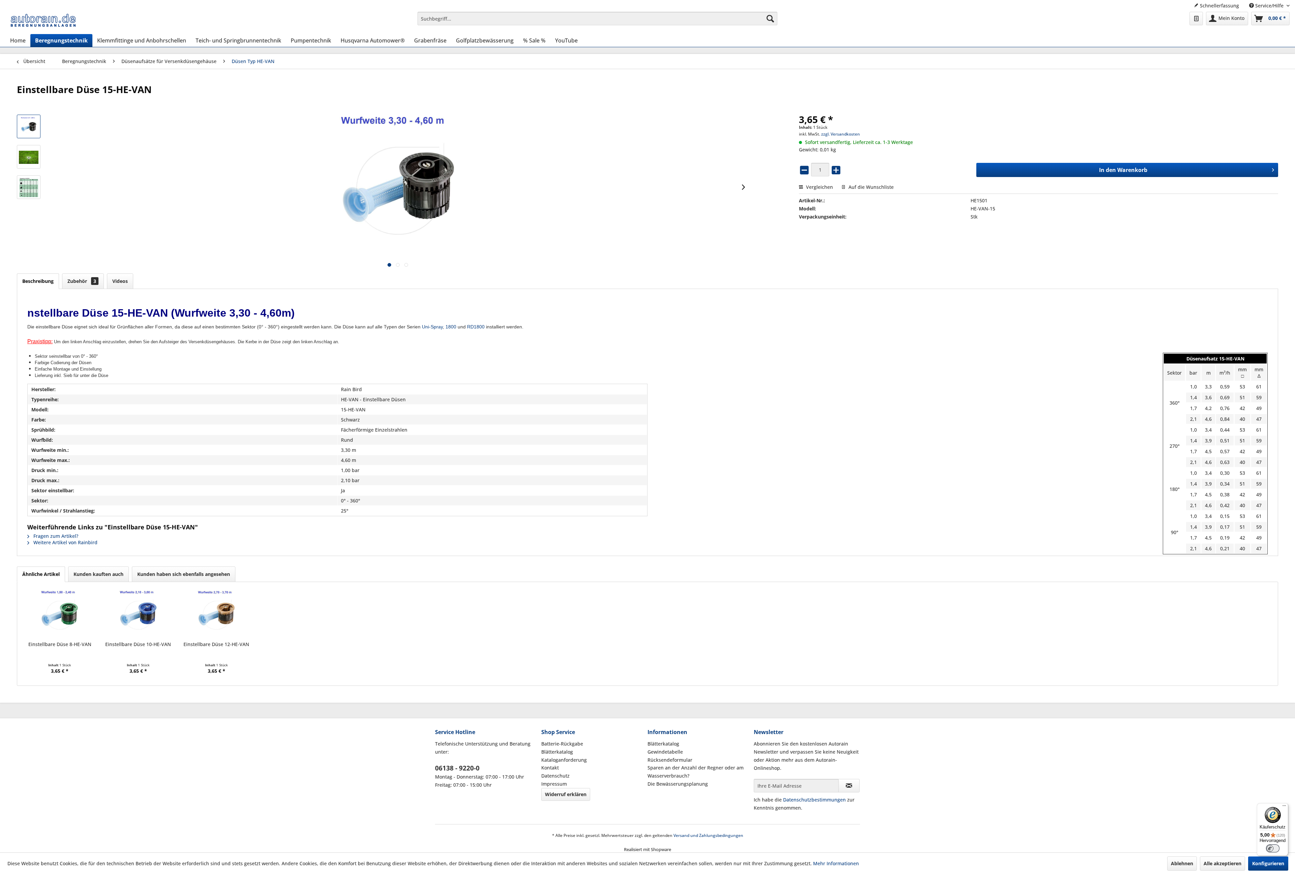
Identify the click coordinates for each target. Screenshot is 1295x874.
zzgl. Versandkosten (840, 134)
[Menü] (1284, 807)
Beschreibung (38, 281)
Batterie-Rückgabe (562, 743)
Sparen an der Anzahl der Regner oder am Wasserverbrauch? (696, 771)
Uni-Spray (432, 326)
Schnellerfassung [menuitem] (1219, 5)
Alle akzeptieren (1222, 863)
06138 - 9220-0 (457, 768)
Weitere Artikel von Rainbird (64, 542)
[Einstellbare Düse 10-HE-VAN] (138, 614)
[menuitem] (597, 18)
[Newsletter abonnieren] (849, 785)
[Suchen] (770, 18)
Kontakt (550, 767)
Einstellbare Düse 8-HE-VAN (59, 644)
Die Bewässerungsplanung (678, 784)
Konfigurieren (1268, 863)
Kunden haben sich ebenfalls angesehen (183, 574)
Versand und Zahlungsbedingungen (708, 835)
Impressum (554, 784)
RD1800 (476, 326)
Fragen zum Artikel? (55, 536)
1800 (450, 326)
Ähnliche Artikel (41, 574)
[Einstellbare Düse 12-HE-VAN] (216, 614)
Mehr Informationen (836, 863)
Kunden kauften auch (98, 574)
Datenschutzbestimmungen (814, 799)
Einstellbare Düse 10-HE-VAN (138, 644)
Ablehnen (1182, 863)
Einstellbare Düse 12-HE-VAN (216, 644)
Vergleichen (819, 187)
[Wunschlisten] (1196, 18)
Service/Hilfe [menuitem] (1269, 5)
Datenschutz (555, 776)
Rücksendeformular (670, 760)
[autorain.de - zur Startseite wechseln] (43, 20)
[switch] (1272, 848)
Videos (120, 281)
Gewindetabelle (665, 752)
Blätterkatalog (557, 752)
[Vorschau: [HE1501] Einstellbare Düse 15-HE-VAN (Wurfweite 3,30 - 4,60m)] (28, 126)
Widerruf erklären (565, 794)
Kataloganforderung (564, 760)
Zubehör (81, 281)
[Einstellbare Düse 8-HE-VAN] (60, 614)
